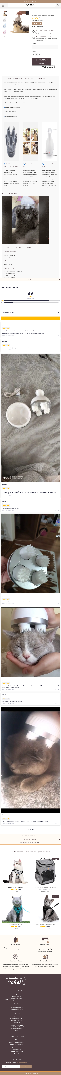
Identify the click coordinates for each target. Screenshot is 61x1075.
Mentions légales (16, 1049)
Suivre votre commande (17, 1009)
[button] (37, 18)
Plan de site (17, 1054)
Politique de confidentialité (16, 1044)
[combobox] (58, 312)
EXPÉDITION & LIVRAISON (29, 836)
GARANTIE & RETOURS (29, 839)
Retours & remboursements (16, 1042)
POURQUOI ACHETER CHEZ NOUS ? (29, 842)
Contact (17, 994)
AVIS (29, 279)
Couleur (34, 43)
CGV (16, 1039)
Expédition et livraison (16, 1007)
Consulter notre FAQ (17, 996)
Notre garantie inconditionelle (16, 1047)
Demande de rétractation (16, 1051)
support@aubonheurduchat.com (20, 1000)
